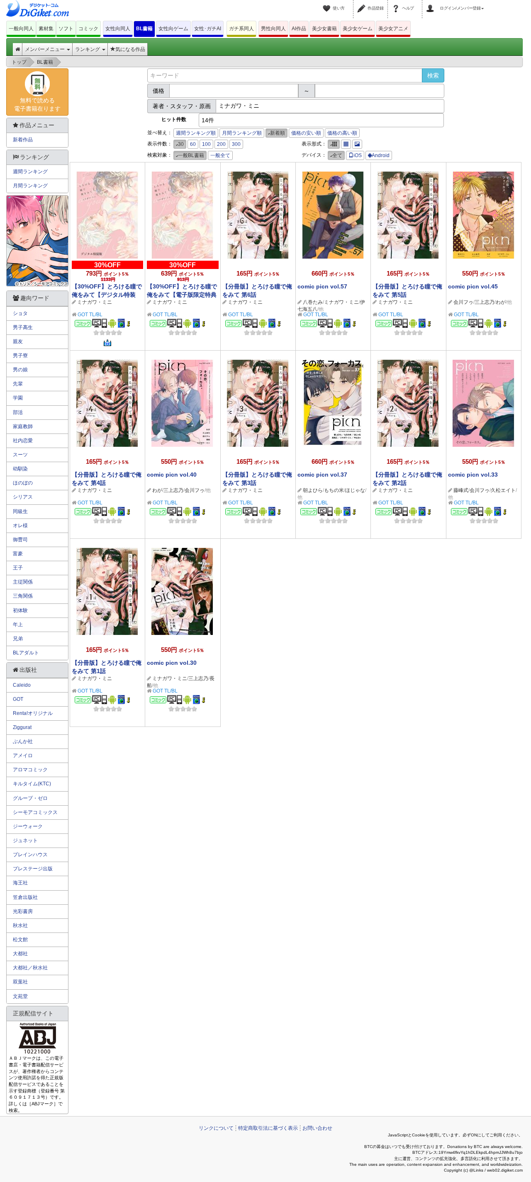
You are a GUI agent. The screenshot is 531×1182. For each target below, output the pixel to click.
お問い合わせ (317, 1128)
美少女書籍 (324, 28)
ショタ (20, 313)
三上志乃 (484, 302)
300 (236, 144)
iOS (357, 155)
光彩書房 (23, 911)
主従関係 (23, 582)
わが (501, 302)
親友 (18, 341)
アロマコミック (30, 770)
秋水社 (20, 925)
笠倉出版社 (25, 897)
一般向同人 (21, 28)
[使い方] (328, 3)
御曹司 (20, 540)
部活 (18, 412)
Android (381, 155)
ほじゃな (355, 490)
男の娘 (20, 370)
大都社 (20, 954)
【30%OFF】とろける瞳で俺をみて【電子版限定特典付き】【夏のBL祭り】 (182, 294)
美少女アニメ (393, 28)
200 (221, 144)
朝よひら (313, 490)
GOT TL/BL (90, 314)
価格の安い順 (306, 133)
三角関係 (23, 596)
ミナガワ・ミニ (94, 302)
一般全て (220, 155)
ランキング (88, 49)
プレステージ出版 (33, 869)
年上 (18, 624)
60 (193, 144)
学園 (18, 398)
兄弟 (18, 639)
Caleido (22, 685)
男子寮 (20, 355)
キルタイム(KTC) (32, 784)
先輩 (18, 384)
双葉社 (20, 982)
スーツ (20, 455)
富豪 (18, 554)
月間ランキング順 (242, 133)
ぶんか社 (23, 741)
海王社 (20, 883)
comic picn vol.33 (473, 474)
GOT (18, 699)
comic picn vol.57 (322, 286)
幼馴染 (20, 469)
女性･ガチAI (207, 28)
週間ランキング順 (196, 133)
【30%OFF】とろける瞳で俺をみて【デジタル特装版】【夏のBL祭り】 (107, 294)
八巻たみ (313, 302)
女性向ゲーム (173, 28)
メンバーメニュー (45, 49)
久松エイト (503, 490)
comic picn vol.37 (322, 474)
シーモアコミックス (35, 812)
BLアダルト (26, 653)
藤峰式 (460, 490)
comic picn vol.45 (473, 286)
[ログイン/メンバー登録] (431, 3)
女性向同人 (117, 28)
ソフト (65, 28)
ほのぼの (23, 483)
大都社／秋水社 (30, 968)
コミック (88, 28)
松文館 (20, 939)
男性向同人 (273, 28)
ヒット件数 (173, 119)
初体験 (20, 610)
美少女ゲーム (358, 28)
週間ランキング (30, 171)
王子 (18, 568)
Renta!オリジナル (33, 713)
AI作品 (299, 28)
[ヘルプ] (397, 3)
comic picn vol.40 (172, 474)
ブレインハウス (30, 854)
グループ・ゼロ (30, 798)
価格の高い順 (342, 133)
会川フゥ (463, 302)
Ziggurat (22, 727)
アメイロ (23, 755)
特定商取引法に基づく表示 (268, 1128)
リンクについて (216, 1128)
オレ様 (20, 525)
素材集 (46, 28)
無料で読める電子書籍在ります (37, 104)
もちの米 (334, 490)
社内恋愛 (23, 440)
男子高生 (23, 327)
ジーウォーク (28, 826)
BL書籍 (144, 28)
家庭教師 (23, 426)
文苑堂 (20, 996)
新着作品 (23, 140)
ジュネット (25, 840)
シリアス (23, 497)
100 (206, 144)
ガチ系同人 (241, 28)
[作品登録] (362, 3)
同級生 (20, 511)
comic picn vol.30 (172, 662)
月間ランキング (30, 186)
